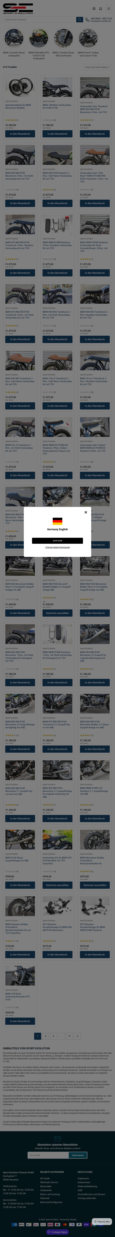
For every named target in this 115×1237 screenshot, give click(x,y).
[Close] (85, 512)
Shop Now (57, 541)
